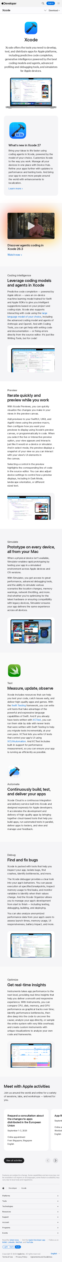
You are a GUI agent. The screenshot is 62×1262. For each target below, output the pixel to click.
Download (53, 10)
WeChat (19, 1242)
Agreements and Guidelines (41, 1257)
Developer (13, 1188)
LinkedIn (11, 1242)
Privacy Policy (21, 1257)
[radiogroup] (11, 1247)
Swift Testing (19, 705)
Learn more (15, 188)
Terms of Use (7, 1257)
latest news (14, 1240)
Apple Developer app (36, 1240)
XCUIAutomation (16, 741)
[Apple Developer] (9, 3)
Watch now (13, 254)
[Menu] (58, 3)
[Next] (55, 1160)
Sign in (50, 3)
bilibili (4, 1242)
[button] (43, 3)
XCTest (37, 719)
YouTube (29, 1242)
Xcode (6, 10)
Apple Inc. (21, 1254)
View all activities (14, 1160)
